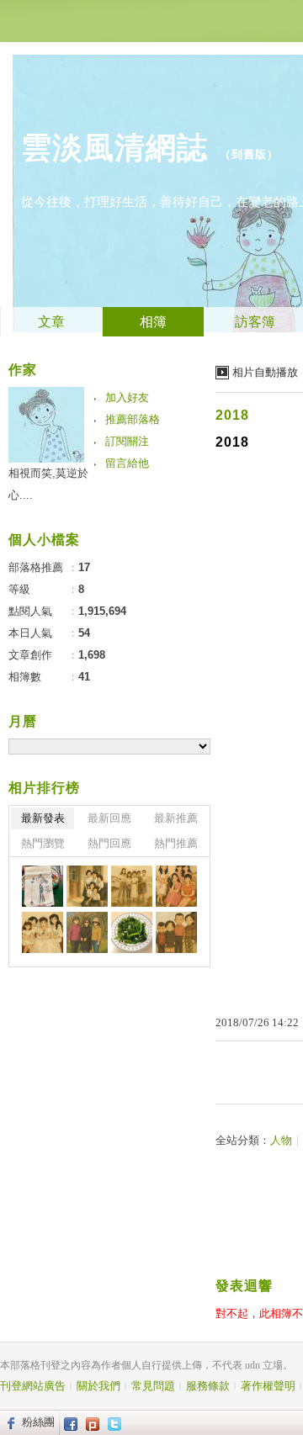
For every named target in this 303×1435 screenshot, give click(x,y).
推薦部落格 (132, 419)
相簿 (153, 322)
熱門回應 (109, 843)
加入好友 (127, 397)
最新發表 (43, 818)
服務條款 (208, 1385)
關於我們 (98, 1385)
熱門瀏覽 (43, 843)
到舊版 (249, 154)
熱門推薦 (176, 843)
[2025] (87, 886)
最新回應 (109, 818)
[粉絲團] (9, 1422)
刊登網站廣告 (33, 1385)
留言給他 (127, 463)
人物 (281, 1140)
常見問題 (153, 1385)
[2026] (42, 886)
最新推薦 (176, 818)
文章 (51, 322)
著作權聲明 (268, 1385)
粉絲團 (38, 1422)
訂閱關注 (127, 441)
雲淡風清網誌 (114, 147)
